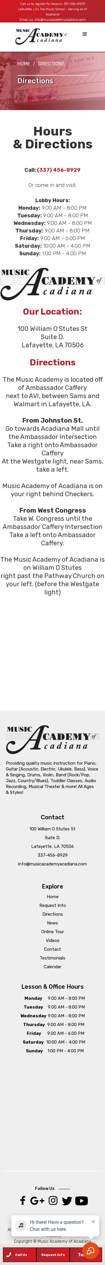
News (52, 923)
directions (51, 64)
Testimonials (52, 958)
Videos (53, 940)
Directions (52, 914)
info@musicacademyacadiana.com (60, 20)
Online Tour (52, 931)
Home (24, 64)
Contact (52, 949)
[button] (85, 34)
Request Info (52, 905)
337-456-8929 (74, 4)
